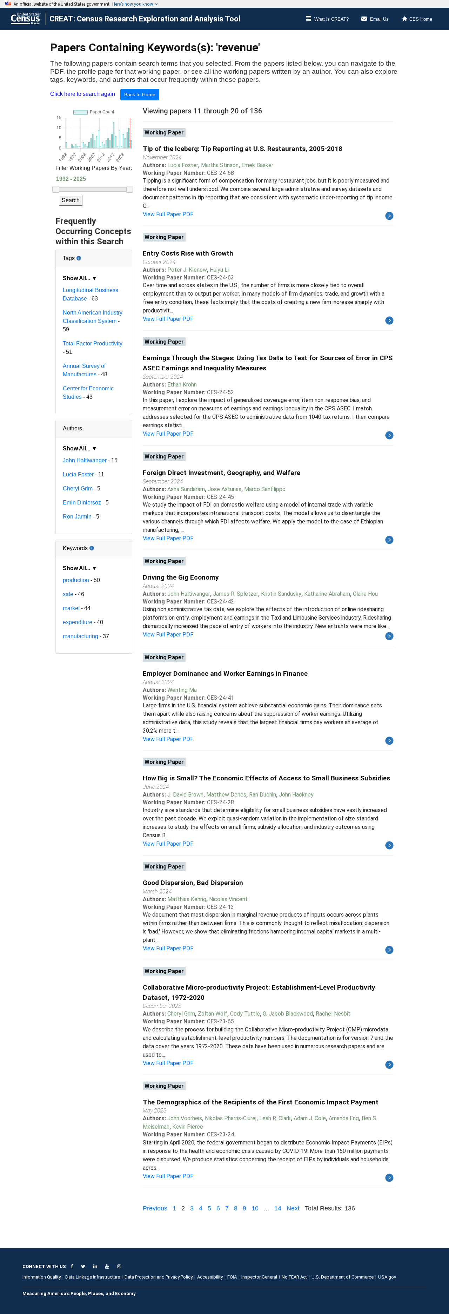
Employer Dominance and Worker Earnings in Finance (225, 673)
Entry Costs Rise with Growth (188, 253)
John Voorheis (184, 1118)
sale (68, 594)
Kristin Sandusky (281, 593)
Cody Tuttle (245, 1013)
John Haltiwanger (85, 460)
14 (277, 1208)
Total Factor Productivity (92, 343)
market (71, 608)
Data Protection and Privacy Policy (159, 1277)
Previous (155, 1208)
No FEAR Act (294, 1277)
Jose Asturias (224, 489)
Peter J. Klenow (187, 269)
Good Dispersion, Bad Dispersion (193, 883)
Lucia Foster (78, 474)
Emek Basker (257, 165)
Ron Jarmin (77, 517)
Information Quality (41, 1277)
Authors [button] (72, 428)
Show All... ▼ (80, 278)
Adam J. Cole (310, 1118)
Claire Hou (365, 593)
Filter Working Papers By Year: (93, 168)
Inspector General (259, 1277)
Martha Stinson (220, 165)
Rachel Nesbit (333, 1013)
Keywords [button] (94, 545)
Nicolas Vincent (228, 899)
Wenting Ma (182, 690)
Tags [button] (92, 255)
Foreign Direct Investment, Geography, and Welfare (221, 473)
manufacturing (80, 636)
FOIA (232, 1277)
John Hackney (296, 794)
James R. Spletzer (235, 593)
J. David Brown (185, 794)
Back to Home (139, 94)
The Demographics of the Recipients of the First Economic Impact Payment (260, 1102)
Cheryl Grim (78, 488)
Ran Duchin (262, 794)
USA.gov (387, 1277)
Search (71, 200)
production (76, 580)
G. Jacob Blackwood (288, 1013)
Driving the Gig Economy (181, 577)
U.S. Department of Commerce (342, 1277)
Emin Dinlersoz (82, 503)
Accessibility (210, 1277)
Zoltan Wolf (212, 1013)
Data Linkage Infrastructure (92, 1277)
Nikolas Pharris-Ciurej (230, 1118)
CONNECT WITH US (44, 1266)
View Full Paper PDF (168, 214)
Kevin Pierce (187, 1126)
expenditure (77, 622)
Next (293, 1208)
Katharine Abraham (327, 593)
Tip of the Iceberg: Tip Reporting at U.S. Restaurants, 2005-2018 (242, 149)
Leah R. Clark (275, 1118)
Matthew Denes (226, 794)
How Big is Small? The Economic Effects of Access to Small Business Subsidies (266, 778)
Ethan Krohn (182, 384)
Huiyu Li (219, 269)
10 (255, 1208)
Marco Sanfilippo (265, 489)
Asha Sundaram (186, 489)
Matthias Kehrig (186, 899)
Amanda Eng (344, 1118)
